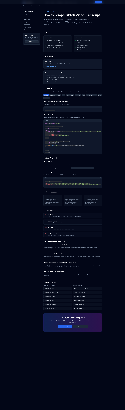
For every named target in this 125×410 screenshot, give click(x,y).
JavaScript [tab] (52, 95)
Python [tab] (58, 95)
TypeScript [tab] (89, 95)
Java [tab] (72, 95)
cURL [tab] (48, 97)
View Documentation (80, 326)
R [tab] (44, 97)
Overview (26, 14)
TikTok (32, 5)
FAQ (24, 29)
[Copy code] (100, 107)
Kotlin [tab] (99, 95)
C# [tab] (76, 95)
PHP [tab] (63, 95)
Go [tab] (79, 95)
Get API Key (98, 2)
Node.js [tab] (46, 95)
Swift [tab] (95, 95)
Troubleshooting (27, 27)
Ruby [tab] (68, 95)
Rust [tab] (84, 95)
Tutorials (27, 5)
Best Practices (27, 24)
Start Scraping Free (65, 326)
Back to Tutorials (28, 2)
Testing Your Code (28, 22)
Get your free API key (50, 66)
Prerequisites (26, 16)
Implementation (27, 19)
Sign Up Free (32, 41)
